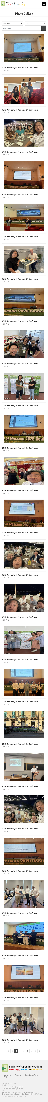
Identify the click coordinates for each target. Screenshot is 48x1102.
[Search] (43, 28)
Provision (18, 1075)
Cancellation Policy (31, 1075)
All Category (44, 4)
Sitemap (4, 1077)
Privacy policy (6, 1075)
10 (31, 1051)
